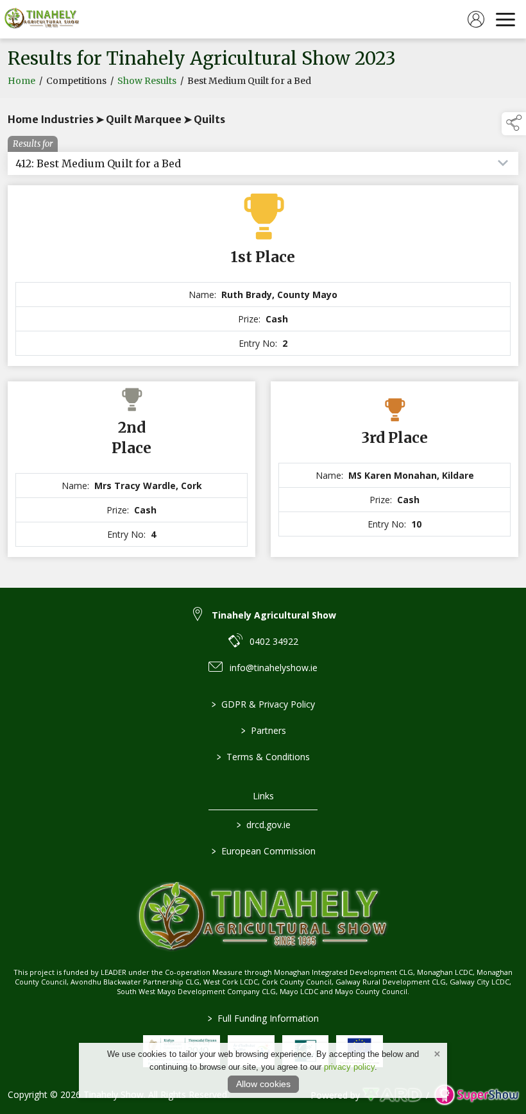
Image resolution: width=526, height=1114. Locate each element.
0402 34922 (274, 641)
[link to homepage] (41, 19)
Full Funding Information (263, 1018)
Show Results (146, 81)
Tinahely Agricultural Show (274, 615)
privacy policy (349, 1067)
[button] (514, 123)
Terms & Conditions (263, 756)
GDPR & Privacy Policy (263, 704)
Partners (263, 730)
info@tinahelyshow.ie (274, 667)
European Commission (263, 851)
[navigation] (505, 19)
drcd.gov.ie (263, 824)
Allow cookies (263, 1084)
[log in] (476, 19)
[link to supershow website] (476, 1095)
